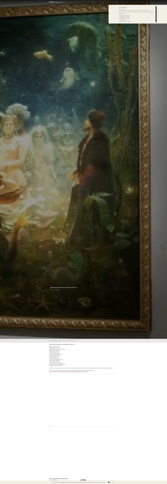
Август (60, 340)
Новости (100, 5)
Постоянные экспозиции (64, 5)
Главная (50, 340)
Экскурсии (84, 5)
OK (108, 482)
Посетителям (53, 5)
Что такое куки (112, 482)
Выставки (92, 5)
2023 (57, 340)
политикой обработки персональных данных (100, 482)
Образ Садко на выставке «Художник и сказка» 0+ (70, 340)
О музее (108, 5)
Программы (75, 5)
